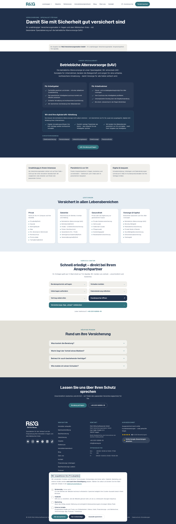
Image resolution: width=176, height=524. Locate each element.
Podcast (61, 470)
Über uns (102, 4)
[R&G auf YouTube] (37, 441)
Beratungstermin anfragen (68, 284)
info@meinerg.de (95, 443)
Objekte (58, 4)
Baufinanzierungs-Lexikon (66, 467)
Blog (95, 4)
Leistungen (46, 4)
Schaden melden (108, 284)
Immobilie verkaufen (64, 426)
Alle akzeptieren (60, 517)
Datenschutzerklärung (74, 484)
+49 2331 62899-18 (94, 311)
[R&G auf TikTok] (52, 441)
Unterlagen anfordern (68, 291)
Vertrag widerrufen (68, 298)
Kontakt (111, 4)
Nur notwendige (77, 517)
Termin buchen (142, 4)
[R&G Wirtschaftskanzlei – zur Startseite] (30, 4)
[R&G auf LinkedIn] (47, 441)
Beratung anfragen (77, 405)
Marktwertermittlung (64, 430)
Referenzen (68, 4)
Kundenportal (128, 4)
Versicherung (62, 437)
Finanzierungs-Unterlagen (66, 463)
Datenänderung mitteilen (108, 291)
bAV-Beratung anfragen (88, 147)
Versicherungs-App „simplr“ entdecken (88, 305)
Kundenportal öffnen (108, 298)
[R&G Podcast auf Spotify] (42, 441)
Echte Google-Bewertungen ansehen (136, 440)
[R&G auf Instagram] (33, 441)
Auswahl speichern (95, 517)
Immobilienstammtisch (82, 4)
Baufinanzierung (63, 434)
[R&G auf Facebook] (28, 441)
